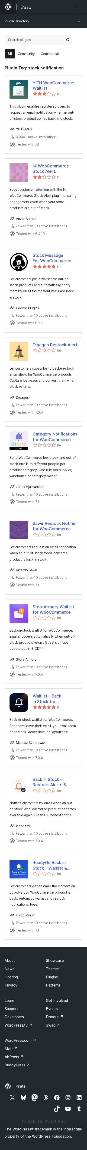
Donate (54, 1016)
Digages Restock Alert (55, 344)
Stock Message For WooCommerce (52, 258)
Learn (9, 1000)
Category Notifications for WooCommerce (55, 437)
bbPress (14, 1057)
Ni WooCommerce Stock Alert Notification (51, 168)
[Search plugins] (67, 39)
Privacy (11, 985)
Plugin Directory (17, 21)
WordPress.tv (18, 1025)
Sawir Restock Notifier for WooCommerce (55, 526)
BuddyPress (17, 1065)
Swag (53, 1025)
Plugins (52, 977)
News (9, 968)
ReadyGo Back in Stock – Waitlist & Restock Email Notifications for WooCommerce (50, 865)
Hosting (11, 977)
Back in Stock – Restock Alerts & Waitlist (49, 782)
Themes (53, 968)
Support (11, 1008)
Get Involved (57, 1000)
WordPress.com (20, 1040)
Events (52, 1008)
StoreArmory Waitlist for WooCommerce (53, 609)
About (10, 960)
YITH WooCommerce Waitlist (53, 85)
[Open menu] (79, 7)
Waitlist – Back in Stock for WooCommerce (48, 699)
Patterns (53, 985)
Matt (11, 1048)
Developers (14, 1016)
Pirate (21, 1086)
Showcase (55, 960)
